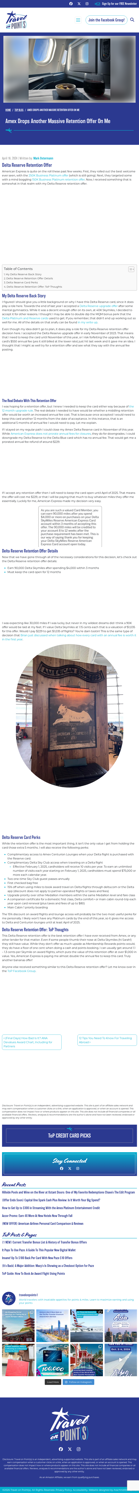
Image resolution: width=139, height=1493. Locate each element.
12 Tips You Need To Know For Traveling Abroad (105, 1040)
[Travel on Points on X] (79, 4)
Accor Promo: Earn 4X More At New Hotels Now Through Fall (37, 1216)
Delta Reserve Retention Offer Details (29, 278)
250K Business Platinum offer (48, 175)
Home (8, 110)
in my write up (87, 322)
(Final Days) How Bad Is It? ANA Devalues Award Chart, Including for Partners (28, 1042)
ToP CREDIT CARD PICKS (69, 1136)
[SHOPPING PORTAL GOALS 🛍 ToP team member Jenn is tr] (18, 1325)
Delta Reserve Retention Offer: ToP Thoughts (34, 286)
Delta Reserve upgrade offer (99, 306)
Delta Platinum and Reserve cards (25, 318)
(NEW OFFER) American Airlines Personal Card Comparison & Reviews (42, 1223)
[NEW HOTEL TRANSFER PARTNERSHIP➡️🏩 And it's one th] (86, 1360)
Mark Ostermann (43, 158)
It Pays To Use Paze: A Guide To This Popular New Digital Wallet (39, 1250)
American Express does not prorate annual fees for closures (51, 433)
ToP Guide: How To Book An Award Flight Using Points (33, 1273)
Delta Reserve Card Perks (22, 282)
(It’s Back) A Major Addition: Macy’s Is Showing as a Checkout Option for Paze (48, 1266)
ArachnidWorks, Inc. (125, 1489)
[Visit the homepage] (69, 1424)
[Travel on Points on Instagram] (87, 4)
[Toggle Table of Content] (129, 269)
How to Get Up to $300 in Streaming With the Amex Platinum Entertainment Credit (51, 1208)
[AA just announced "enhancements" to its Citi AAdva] (86, 1325)
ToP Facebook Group (21, 971)
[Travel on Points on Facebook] (71, 4)
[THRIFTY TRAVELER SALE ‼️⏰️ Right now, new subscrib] (52, 1325)
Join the (106, 20)
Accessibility (80, 1489)
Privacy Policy (64, 1489)
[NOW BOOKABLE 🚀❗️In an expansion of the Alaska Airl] (121, 1325)
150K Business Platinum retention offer (58, 179)
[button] (132, 20)
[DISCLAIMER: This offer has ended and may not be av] (52, 1360)
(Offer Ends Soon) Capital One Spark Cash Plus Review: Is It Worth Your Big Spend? (51, 1200)
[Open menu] (78, 20)
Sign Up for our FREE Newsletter (119, 3)
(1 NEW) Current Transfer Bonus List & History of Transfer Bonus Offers (44, 1242)
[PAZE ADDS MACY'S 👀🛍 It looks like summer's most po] (18, 1360)
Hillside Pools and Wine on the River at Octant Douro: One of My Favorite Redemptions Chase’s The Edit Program (68, 1192)
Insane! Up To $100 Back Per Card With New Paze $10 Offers (37, 1258)
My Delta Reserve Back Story (24, 274)
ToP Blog (19, 110)
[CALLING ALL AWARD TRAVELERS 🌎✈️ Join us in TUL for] (121, 1360)
